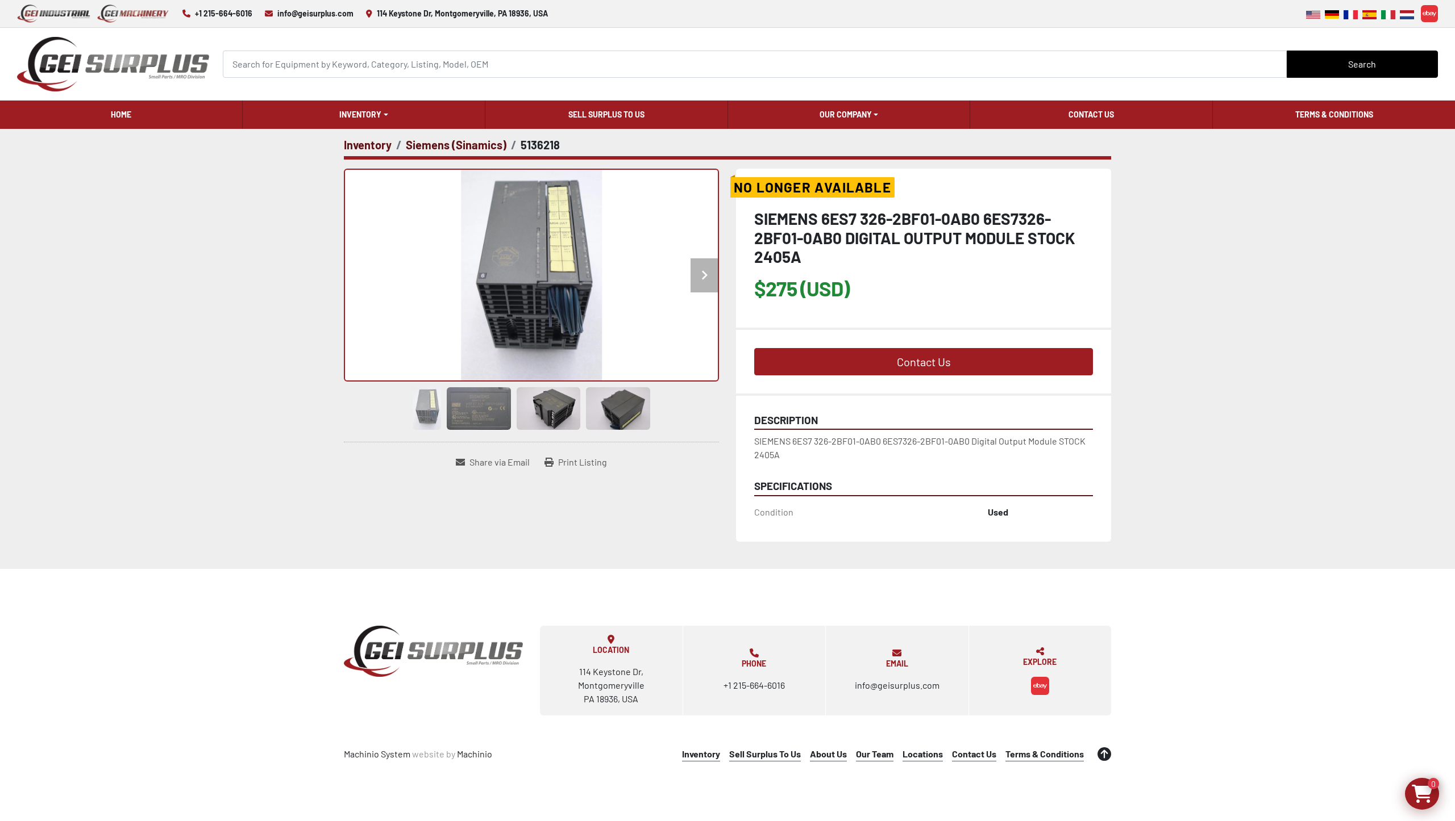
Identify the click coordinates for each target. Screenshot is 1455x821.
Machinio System (377, 753)
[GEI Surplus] (433, 651)
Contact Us (1091, 114)
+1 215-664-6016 (223, 13)
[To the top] (1104, 754)
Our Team (874, 753)
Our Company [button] (846, 114)
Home (121, 114)
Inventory (360, 114)
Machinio (474, 753)
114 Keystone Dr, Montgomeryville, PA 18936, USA (462, 13)
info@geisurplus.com (315, 13)
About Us (828, 753)
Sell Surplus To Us (606, 114)
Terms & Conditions (1334, 114)
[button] (364, 114)
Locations (923, 753)
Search (1362, 63)
